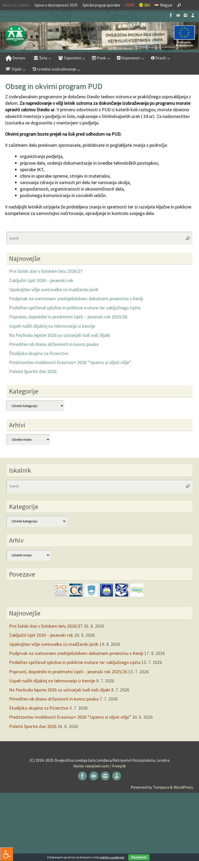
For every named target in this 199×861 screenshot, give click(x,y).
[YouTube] (178, 15)
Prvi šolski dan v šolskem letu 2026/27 (46, 271)
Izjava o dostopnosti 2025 (56, 5)
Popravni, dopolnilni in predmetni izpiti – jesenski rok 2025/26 (68, 317)
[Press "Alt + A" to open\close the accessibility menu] (6, 854)
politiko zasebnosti (112, 857)
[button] (99, 36)
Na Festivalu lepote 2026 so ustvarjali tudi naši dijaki (59, 335)
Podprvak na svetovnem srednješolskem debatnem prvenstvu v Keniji (76, 299)
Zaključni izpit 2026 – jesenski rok (41, 280)
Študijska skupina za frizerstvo (38, 353)
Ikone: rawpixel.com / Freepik (99, 765)
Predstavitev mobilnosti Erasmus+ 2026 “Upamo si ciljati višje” (70, 362)
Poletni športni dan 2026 (32, 371)
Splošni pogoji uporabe (101, 5)
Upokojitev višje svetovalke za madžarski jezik (53, 289)
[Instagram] (185, 15)
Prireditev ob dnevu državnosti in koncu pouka (53, 344)
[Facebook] (171, 15)
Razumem (138, 857)
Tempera (161, 787)
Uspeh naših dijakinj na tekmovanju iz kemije (52, 326)
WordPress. (184, 787)
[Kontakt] (192, 15)
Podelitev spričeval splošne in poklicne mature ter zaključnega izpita (74, 308)
